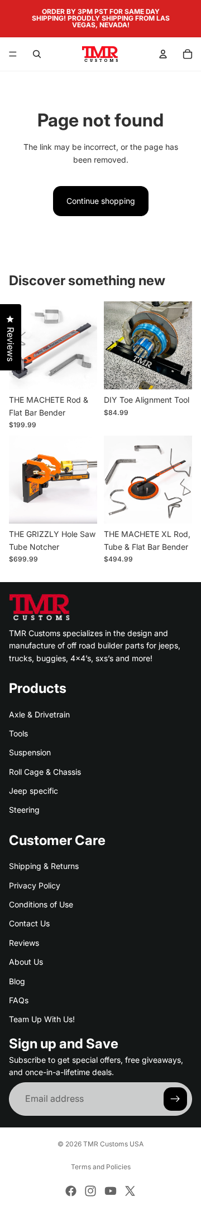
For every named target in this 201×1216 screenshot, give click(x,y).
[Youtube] (110, 1191)
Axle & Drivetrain (39, 714)
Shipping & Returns (44, 866)
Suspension (30, 752)
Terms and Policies (101, 1167)
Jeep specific (33, 790)
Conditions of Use (41, 904)
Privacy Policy (34, 885)
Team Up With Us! (42, 1019)
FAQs (18, 1000)
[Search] (37, 54)
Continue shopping (100, 201)
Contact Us (29, 924)
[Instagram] (90, 1191)
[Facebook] (71, 1191)
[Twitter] (130, 1191)
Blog (17, 981)
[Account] (163, 54)
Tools (18, 733)
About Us (26, 961)
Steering (24, 810)
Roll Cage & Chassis (45, 772)
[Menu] (13, 54)
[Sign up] (175, 1099)
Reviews (24, 943)
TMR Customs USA (113, 1144)
